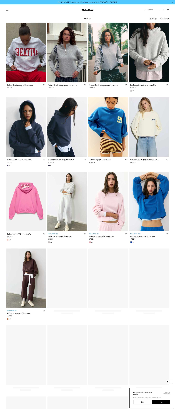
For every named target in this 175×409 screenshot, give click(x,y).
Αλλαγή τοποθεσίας (166, 393)
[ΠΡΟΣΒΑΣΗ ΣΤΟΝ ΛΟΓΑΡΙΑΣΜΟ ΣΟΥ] (163, 9)
